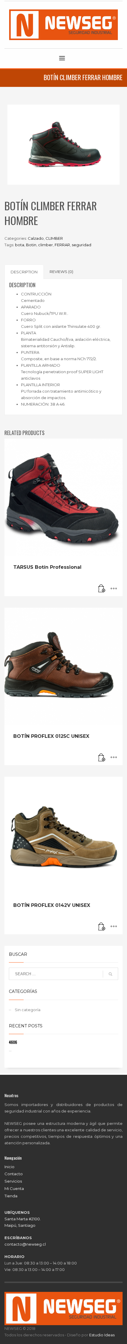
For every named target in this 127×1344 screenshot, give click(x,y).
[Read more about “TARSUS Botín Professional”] (102, 588)
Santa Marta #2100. (22, 1218)
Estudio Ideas (102, 1335)
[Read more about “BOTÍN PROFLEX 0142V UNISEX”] (102, 927)
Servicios (13, 1181)
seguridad (81, 244)
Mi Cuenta (14, 1188)
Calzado (36, 238)
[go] (110, 974)
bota (19, 244)
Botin (31, 244)
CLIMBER (54, 238)
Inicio (9, 1166)
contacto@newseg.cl (25, 1244)
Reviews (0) (61, 271)
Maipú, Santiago (19, 1225)
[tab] (24, 271)
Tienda (10, 1195)
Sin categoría (27, 1009)
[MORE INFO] (114, 588)
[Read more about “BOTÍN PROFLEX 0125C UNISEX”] (102, 757)
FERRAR (62, 244)
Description (24, 272)
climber (45, 244)
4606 (13, 1042)
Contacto (13, 1173)
